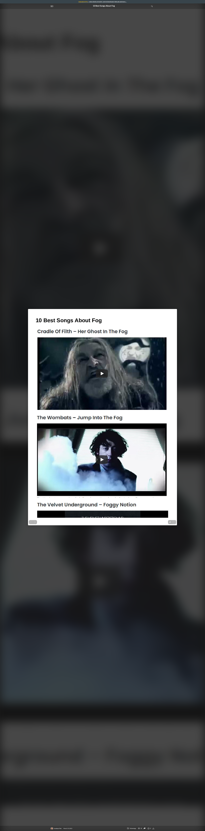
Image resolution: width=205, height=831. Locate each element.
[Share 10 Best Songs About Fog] (145, 828)
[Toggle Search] (152, 6)
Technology (132, 828)
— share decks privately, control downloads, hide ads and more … (102, 1)
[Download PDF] (153, 828)
